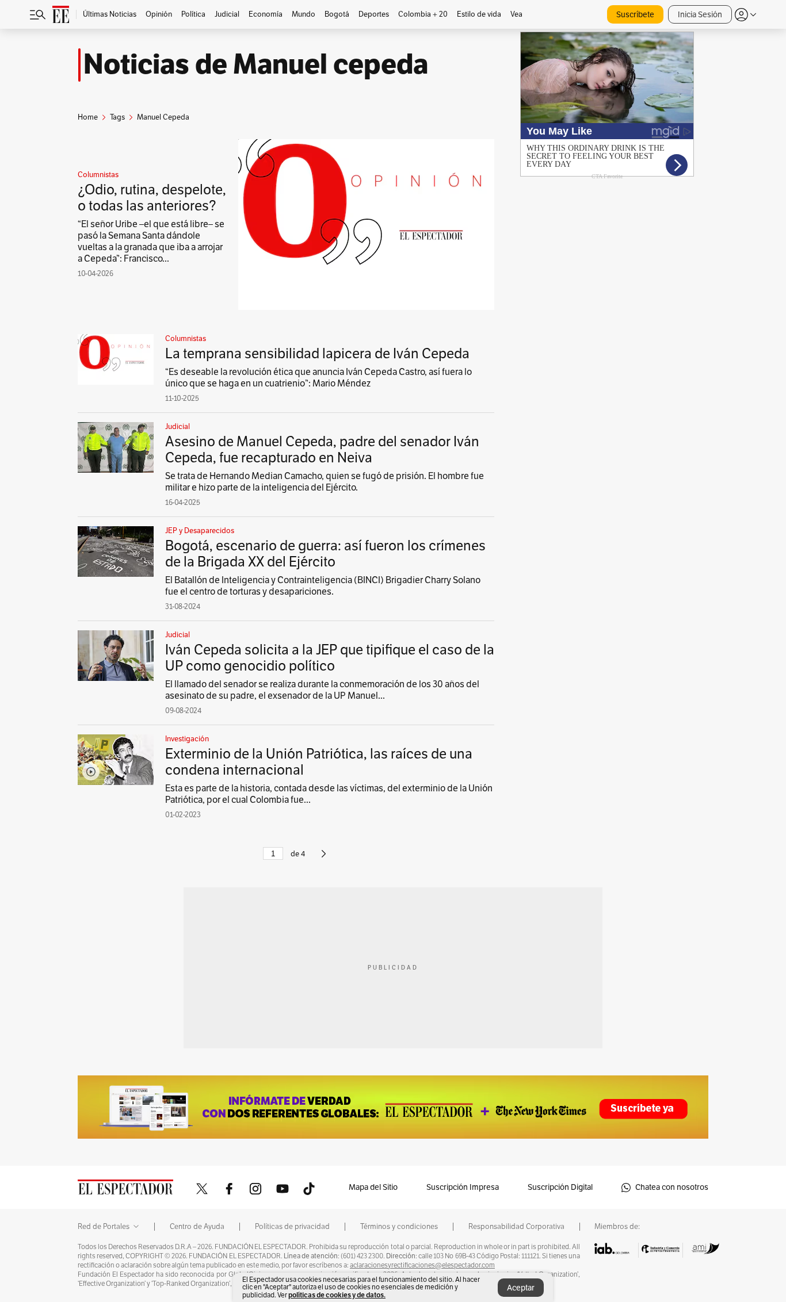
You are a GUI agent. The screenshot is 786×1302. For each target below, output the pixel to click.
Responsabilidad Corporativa (516, 1227)
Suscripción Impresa (462, 1187)
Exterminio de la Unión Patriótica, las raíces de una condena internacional (318, 762)
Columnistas (98, 174)
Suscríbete (635, 15)
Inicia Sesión (700, 15)
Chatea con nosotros (671, 1187)
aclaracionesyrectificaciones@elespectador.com (422, 1265)
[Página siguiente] (324, 858)
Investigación (187, 739)
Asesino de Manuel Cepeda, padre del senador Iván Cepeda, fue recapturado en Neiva (322, 449)
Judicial (177, 426)
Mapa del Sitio (373, 1187)
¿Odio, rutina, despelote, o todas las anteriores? (152, 198)
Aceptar (521, 1288)
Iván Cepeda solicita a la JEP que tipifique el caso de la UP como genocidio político (329, 658)
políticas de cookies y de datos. (337, 1294)
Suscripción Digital (560, 1187)
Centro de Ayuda (197, 1227)
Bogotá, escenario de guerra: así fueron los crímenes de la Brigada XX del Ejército (325, 553)
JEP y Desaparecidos (199, 530)
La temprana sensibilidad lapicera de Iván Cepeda (317, 353)
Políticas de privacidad (292, 1227)
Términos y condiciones (399, 1227)
